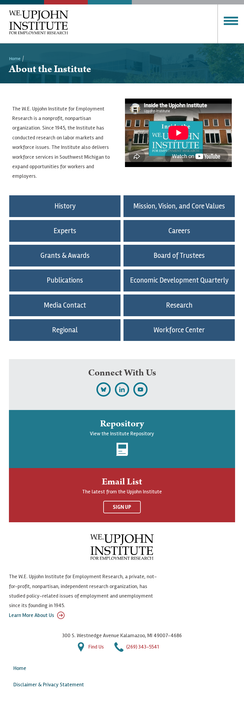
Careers (179, 231)
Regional (65, 330)
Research (179, 305)
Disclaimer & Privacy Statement (48, 684)
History (65, 206)
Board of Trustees (179, 255)
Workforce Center (179, 330)
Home (15, 59)
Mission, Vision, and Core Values (179, 206)
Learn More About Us (31, 615)
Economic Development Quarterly (179, 280)
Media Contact (65, 305)
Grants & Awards (65, 255)
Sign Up (122, 507)
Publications (65, 280)
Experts (65, 231)
